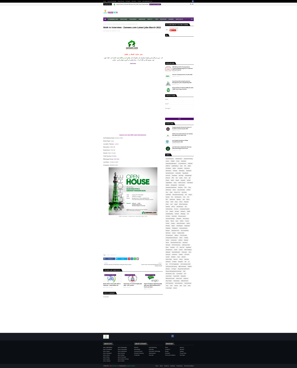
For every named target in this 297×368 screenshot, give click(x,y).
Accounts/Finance (182, 163)
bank (181, 166)
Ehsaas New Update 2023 (183, 269)
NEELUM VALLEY (184, 280)
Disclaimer (167, 353)
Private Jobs (137, 355)
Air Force (176, 209)
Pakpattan (168, 228)
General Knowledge (112, 1)
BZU (167, 199)
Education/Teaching (188, 158)
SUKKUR (188, 189)
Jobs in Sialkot (121, 361)
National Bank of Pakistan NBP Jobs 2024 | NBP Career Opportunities (132, 4)
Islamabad (183, 161)
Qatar (171, 192)
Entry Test (182, 247)
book (185, 285)
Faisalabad (180, 168)
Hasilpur (173, 223)
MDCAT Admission (183, 204)
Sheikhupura (175, 228)
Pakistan (111, 144)
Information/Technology (178, 194)
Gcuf (171, 204)
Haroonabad (186, 218)
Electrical (136, 347)
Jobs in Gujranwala (122, 349)
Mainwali (186, 240)
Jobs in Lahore (106, 355)
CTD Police (186, 254)
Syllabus (176, 235)
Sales (190, 252)
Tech (184, 197)
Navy (189, 187)
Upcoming (184, 192)
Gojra (178, 257)
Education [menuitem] (163, 19)
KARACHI (168, 166)
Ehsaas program (182, 216)
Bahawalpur (181, 170)
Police (185, 178)
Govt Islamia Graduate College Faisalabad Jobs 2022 (180, 141)
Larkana (181, 249)
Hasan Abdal (176, 276)
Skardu (172, 221)
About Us (182, 347)
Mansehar (186, 259)
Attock (174, 189)
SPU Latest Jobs (169, 235)
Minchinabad (176, 280)
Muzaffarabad (180, 206)
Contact (139, 1)
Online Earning (121, 1)
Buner (167, 247)
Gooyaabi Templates (130, 366)
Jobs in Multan (121, 355)
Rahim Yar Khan (181, 182)
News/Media (185, 173)
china (189, 285)
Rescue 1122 (177, 192)
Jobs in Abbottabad (107, 347)
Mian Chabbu (169, 280)
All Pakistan (168, 168)
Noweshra (183, 211)
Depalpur (173, 257)
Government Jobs (170, 158)
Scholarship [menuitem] (132, 19)
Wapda (177, 180)
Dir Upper (174, 269)
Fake (184, 271)
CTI (177, 247)
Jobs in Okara (106, 357)
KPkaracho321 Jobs (170, 278)
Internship (151, 349)
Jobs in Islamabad (107, 353)
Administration (178, 158)
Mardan (167, 197)
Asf (188, 213)
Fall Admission (178, 197)
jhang (176, 201)
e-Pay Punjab (169, 288)
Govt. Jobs (151, 355)
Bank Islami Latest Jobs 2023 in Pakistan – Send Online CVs (112, 284)
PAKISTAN (190, 163)
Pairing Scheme (187, 283)
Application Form (175, 230)
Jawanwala (183, 276)
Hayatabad (188, 247)
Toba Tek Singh (183, 235)
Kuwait (175, 249)
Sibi (185, 261)
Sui (188, 261)
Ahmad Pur (174, 254)
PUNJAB (172, 161)
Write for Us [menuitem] (179, 19)
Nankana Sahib (181, 233)
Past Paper (128, 1)
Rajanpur (179, 199)
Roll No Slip (168, 189)
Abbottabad (190, 182)
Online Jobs (184, 252)
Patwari (167, 185)
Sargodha (183, 180)
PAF (186, 194)
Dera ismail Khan (184, 230)
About (161, 366)
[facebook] (193, 1)
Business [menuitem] (171, 19)
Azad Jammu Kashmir (184, 209)
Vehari (181, 237)
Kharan (181, 259)
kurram (175, 288)
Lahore (167, 161)
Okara (175, 182)
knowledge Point (108, 31)
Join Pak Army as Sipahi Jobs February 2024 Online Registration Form (181, 147)
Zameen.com (110, 24)
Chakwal (186, 237)
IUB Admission (169, 249)
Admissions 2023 (186, 245)
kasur (177, 221)
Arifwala (181, 254)
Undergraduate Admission (172, 237)
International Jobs (170, 173)
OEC (186, 206)
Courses (187, 221)
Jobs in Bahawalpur (122, 347)
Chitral (180, 201)
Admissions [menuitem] (142, 19)
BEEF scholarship (182, 266)
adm (181, 285)
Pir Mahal (174, 261)
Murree (173, 206)
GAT (185, 273)
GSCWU (167, 223)
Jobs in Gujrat (106, 351)
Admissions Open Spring (171, 266)
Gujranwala (174, 175)
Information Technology (154, 351)
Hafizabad (178, 218)
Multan (174, 168)
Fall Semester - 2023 (170, 273)
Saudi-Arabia (181, 185)
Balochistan (168, 170)
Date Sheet (174, 216)
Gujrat (167, 201)
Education (180, 187)
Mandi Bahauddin (176, 252)
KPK (185, 166)
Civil (167, 211)
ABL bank (168, 245)
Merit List (168, 178)
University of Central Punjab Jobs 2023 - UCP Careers (133, 284)
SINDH (189, 166)
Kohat (167, 204)
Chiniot (167, 240)
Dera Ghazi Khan (181, 189)
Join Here (116, 159)
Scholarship (178, 173)
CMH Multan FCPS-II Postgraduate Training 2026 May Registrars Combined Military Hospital (182, 68)
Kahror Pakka (169, 259)
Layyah (175, 204)
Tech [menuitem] (156, 19)
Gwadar (171, 211)
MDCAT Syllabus (188, 249)
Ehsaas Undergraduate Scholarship (173, 271)
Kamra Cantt (179, 278)
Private (108, 255)
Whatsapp (183, 213)
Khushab (168, 225)
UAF (188, 197)
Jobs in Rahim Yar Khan (123, 359)
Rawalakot (180, 261)
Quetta (180, 178)
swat (184, 199)
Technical (177, 213)
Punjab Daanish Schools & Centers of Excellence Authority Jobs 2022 (182, 128)
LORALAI (180, 240)
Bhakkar (190, 266)
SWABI (188, 211)
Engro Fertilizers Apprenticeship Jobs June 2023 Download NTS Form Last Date (153, 285)
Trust (167, 285)
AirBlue (181, 221)
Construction (174, 240)
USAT (171, 285)
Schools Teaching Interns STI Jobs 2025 (182, 74)
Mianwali (168, 206)
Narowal (177, 211)
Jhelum (188, 223)
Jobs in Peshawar (122, 357)
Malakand (168, 252)
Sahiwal (188, 180)
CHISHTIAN (168, 194)
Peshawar (175, 170)
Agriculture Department (171, 187)
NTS (172, 197)
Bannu (188, 199)
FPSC (185, 187)
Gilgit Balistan (169, 182)
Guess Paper (168, 276)
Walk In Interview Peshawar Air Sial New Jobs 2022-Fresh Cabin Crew (182, 134)
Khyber (173, 225)
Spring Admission (183, 228)
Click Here (133, 63)
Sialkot (172, 180)
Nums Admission (179, 283)
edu (167, 264)
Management (174, 185)
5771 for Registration (174, 264)
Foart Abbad (179, 273)
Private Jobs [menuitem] (123, 19)
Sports (167, 242)
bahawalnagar (188, 175)
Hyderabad (172, 199)
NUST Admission (169, 283)
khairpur (168, 230)
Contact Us (167, 349)
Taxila (172, 201)
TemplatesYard (115, 366)
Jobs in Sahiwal (106, 361)
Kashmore (186, 278)
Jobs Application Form (147, 1)
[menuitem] (105, 19)
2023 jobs (168, 254)
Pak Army (168, 175)
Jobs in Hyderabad (122, 351)
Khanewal (186, 201)
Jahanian (183, 257)
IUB (176, 178)
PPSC (173, 178)
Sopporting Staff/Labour (171, 163)
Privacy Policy (183, 353)
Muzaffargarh (180, 225)
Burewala (172, 247)
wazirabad (185, 242)
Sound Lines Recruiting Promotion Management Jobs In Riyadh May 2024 (181, 81)
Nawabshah (187, 225)
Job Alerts (134, 1)
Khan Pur (176, 259)
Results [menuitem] (150, 19)
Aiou (167, 192)
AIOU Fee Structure (176, 245)
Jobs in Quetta (106, 359)
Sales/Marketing (169, 213)
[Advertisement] (165, 11)
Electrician (168, 233)
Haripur (174, 233)
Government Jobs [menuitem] (113, 19)
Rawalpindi (188, 170)
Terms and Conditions (170, 355)
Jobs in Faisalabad (107, 349)
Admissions (186, 168)
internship (181, 175)
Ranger (190, 194)
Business (168, 269)
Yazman (176, 285)
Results (167, 180)
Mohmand (168, 261)
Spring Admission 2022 (176, 242)
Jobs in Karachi (121, 353)
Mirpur (167, 221)
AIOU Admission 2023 (185, 264)
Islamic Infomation (181, 223)
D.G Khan (168, 216)
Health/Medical (175, 166)
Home (104, 1)
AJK (189, 178)
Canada (167, 257)
